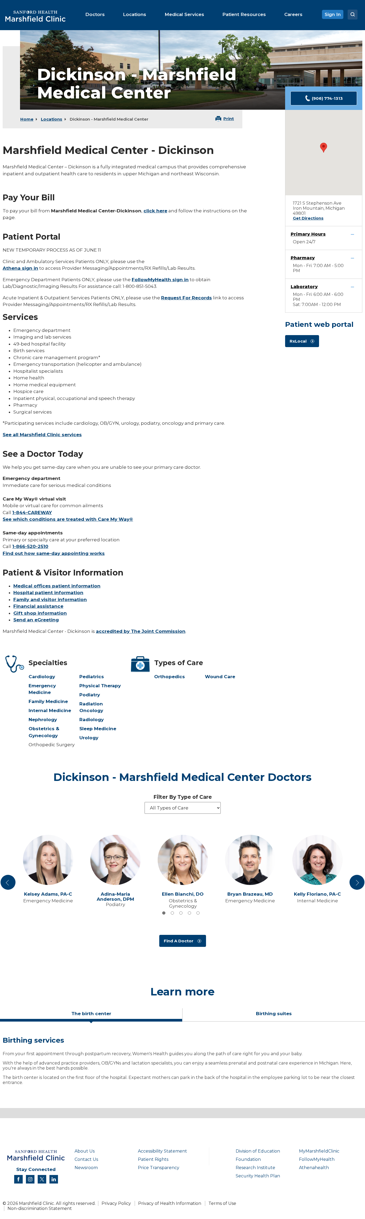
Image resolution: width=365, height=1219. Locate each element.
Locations (51, 119)
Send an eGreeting (36, 619)
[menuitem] (95, 14)
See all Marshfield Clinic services (42, 434)
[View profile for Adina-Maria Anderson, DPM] (115, 860)
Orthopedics (169, 676)
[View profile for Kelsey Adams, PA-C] (48, 860)
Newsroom (86, 1167)
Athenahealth (314, 1167)
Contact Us (86, 1159)
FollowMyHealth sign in (160, 279)
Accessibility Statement (162, 1151)
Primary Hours (308, 234)
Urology (88, 737)
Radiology (91, 719)
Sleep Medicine (97, 728)
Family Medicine (48, 701)
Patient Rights (153, 1159)
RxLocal (298, 341)
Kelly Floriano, (317, 894)
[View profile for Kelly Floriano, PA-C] (317, 860)
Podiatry (89, 694)
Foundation (248, 1159)
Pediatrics (91, 676)
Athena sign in (20, 268)
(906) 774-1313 (327, 98)
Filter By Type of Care (182, 797)
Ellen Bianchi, (183, 894)
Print (228, 118)
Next (357, 884)
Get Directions (308, 218)
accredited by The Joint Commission (140, 631)
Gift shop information (40, 613)
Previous (8, 884)
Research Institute (255, 1167)
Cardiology (42, 676)
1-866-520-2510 (30, 546)
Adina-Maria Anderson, (115, 897)
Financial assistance (38, 606)
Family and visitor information (50, 599)
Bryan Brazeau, (250, 894)
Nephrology (43, 719)
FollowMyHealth (317, 1159)
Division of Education (258, 1151)
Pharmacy (303, 257)
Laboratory (304, 286)
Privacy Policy (116, 1203)
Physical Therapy (100, 685)
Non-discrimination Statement (39, 1208)
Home (26, 119)
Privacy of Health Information (169, 1203)
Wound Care (220, 676)
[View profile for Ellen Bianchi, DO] (183, 860)
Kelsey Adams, (48, 894)
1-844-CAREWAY (32, 512)
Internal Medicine (50, 710)
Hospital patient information (48, 592)
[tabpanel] (182, 1063)
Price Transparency (158, 1167)
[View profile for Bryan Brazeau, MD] (250, 860)
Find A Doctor (178, 940)
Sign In (333, 14)
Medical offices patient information (56, 586)
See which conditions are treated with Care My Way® (68, 519)
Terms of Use (222, 1203)
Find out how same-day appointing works (54, 553)
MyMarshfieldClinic (319, 1151)
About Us (85, 1151)
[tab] (163, 913)
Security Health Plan (258, 1175)
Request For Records (186, 297)
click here (155, 210)
